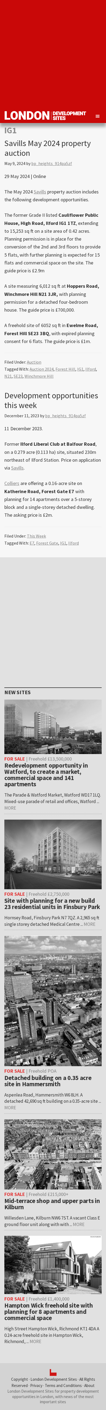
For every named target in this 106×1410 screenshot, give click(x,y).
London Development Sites (53, 1379)
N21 (8, 376)
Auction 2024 (42, 369)
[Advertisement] (53, 53)
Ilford (90, 369)
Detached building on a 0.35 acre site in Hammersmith (47, 1081)
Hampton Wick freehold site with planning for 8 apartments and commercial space (48, 1311)
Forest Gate (47, 543)
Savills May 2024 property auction (47, 148)
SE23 (18, 376)
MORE (10, 808)
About (89, 1385)
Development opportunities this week (51, 400)
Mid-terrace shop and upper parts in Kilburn (52, 1204)
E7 (32, 543)
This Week (36, 536)
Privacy (36, 1385)
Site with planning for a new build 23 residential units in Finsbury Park (52, 904)
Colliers (11, 483)
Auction (34, 362)
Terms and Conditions (63, 1385)
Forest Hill (65, 369)
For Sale (14, 759)
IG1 (80, 369)
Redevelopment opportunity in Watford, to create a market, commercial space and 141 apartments (46, 774)
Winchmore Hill (39, 376)
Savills (40, 192)
